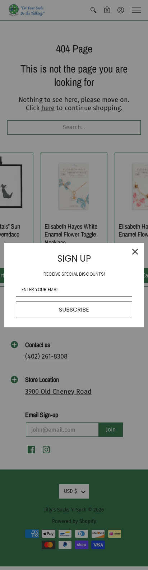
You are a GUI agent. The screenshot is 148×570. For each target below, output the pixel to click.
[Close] (135, 251)
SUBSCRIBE (74, 309)
